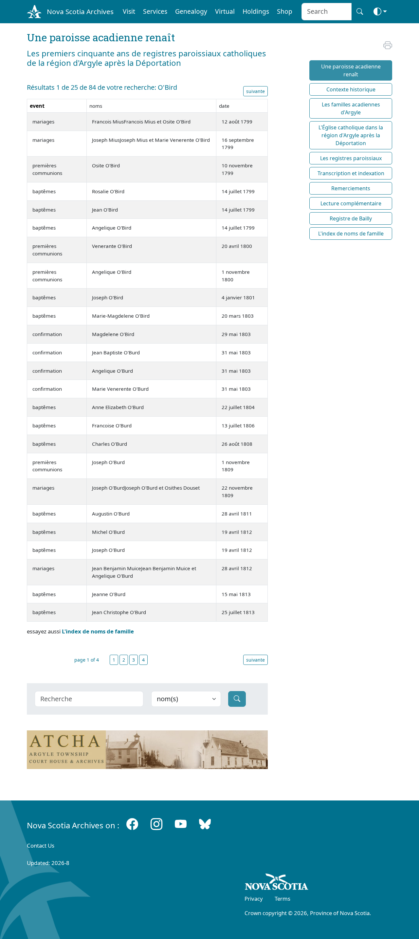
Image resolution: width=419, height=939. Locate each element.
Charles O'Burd (109, 444)
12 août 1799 (237, 121)
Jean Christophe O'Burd (119, 612)
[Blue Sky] (205, 824)
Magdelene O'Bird (113, 334)
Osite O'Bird (106, 165)
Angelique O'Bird (111, 227)
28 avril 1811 (237, 513)
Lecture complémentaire (350, 203)
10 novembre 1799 (237, 169)
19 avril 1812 (237, 532)
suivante (255, 91)
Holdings (256, 11)
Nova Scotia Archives (80, 11)
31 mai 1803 (236, 352)
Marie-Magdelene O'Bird (121, 315)
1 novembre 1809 (236, 466)
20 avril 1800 (237, 246)
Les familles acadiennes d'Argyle (351, 108)
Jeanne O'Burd (108, 594)
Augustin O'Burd (111, 513)
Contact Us (40, 845)
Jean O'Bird (105, 209)
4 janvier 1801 (238, 297)
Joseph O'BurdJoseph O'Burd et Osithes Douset (146, 487)
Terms (282, 898)
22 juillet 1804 (238, 407)
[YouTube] (181, 824)
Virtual (225, 11)
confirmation (47, 334)
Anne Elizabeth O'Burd (118, 407)
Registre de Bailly (351, 218)
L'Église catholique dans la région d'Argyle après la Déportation (351, 135)
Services (155, 11)
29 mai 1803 (236, 334)
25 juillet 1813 (238, 612)
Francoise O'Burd (112, 425)
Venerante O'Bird (112, 246)
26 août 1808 (237, 444)
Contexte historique (350, 89)
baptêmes (44, 191)
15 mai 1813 (236, 594)
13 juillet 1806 (238, 425)
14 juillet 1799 (238, 191)
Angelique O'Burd (112, 370)
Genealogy (191, 11)
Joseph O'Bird (107, 297)
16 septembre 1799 (238, 144)
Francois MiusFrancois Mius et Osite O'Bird (141, 121)
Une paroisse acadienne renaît (351, 70)
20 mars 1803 (238, 315)
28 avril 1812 (237, 568)
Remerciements (350, 188)
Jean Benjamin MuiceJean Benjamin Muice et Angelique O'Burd (144, 572)
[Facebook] (132, 824)
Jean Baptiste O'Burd (116, 352)
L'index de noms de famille (98, 631)
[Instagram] (156, 824)
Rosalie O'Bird (108, 191)
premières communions (47, 169)
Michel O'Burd (108, 532)
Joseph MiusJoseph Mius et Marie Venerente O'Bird (151, 140)
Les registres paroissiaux (351, 158)
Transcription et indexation (351, 173)
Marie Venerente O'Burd (120, 388)
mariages (43, 121)
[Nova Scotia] (277, 883)
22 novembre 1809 (237, 491)
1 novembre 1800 (236, 276)
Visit (129, 11)
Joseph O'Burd (108, 462)
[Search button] (359, 11)
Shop (284, 11)
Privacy (254, 898)
